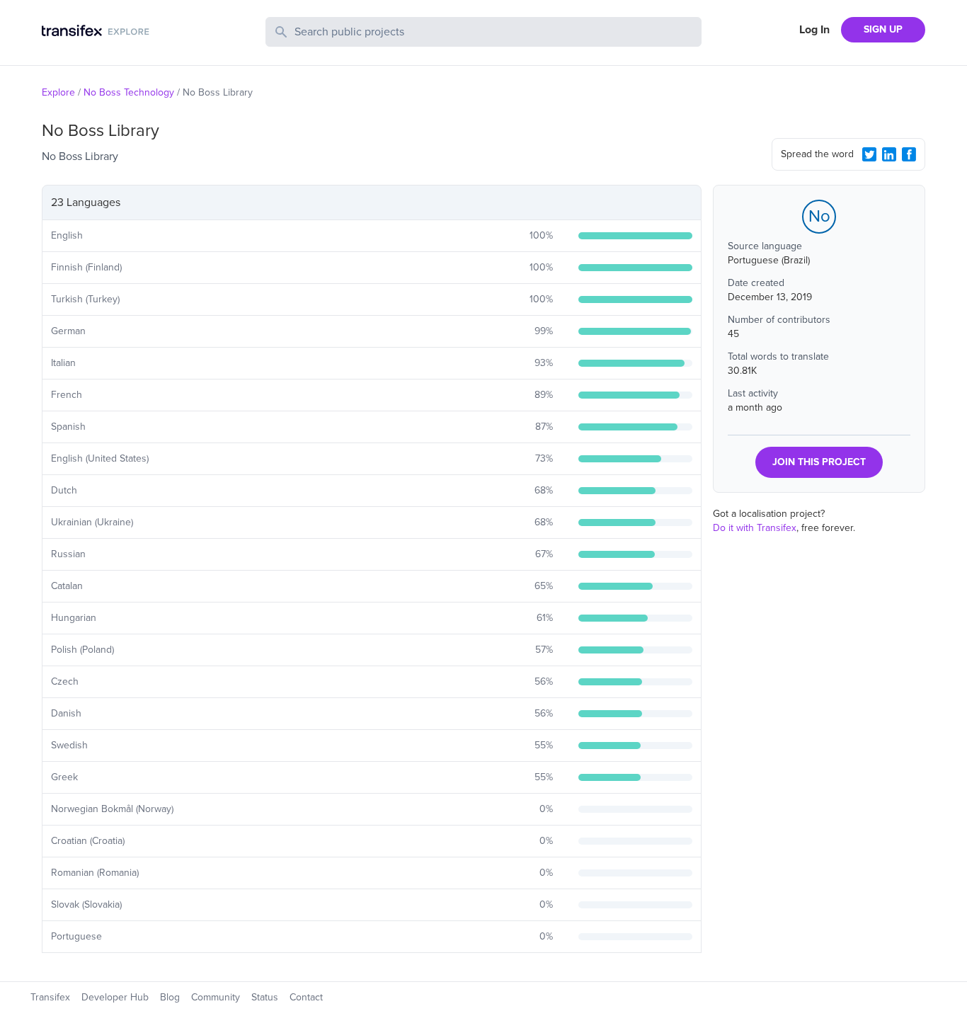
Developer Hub (115, 997)
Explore (58, 92)
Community (215, 997)
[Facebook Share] (909, 154)
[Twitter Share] (869, 154)
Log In (814, 30)
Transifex (50, 997)
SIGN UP (883, 29)
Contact (306, 997)
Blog (170, 997)
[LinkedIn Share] (889, 154)
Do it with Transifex (754, 528)
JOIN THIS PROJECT (819, 462)
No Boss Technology (129, 92)
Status (264, 997)
